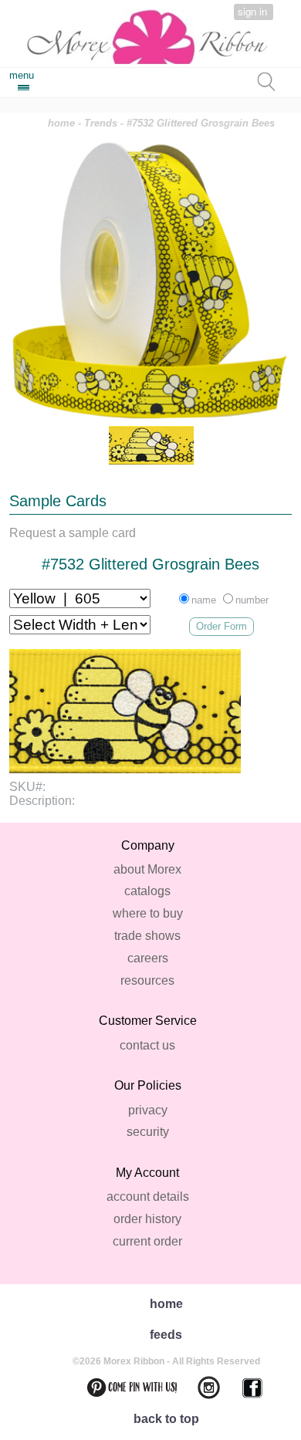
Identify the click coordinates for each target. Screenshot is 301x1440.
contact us (147, 1045)
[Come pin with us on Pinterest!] (123, 1387)
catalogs (147, 890)
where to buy (148, 913)
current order (147, 1241)
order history (147, 1218)
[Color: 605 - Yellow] (151, 445)
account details (148, 1196)
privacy (147, 1110)
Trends (100, 123)
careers (147, 958)
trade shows (147, 935)
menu (21, 75)
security (148, 1131)
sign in (252, 11)
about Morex (147, 869)
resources (147, 980)
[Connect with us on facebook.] (243, 1387)
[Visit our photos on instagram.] (199, 1387)
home (61, 123)
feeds (166, 1334)
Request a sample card (72, 532)
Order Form (221, 626)
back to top (166, 1418)
